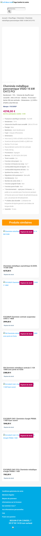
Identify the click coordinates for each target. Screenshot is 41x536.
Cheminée (20, 18)
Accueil (4, 18)
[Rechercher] (9, 11)
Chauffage (12, 18)
